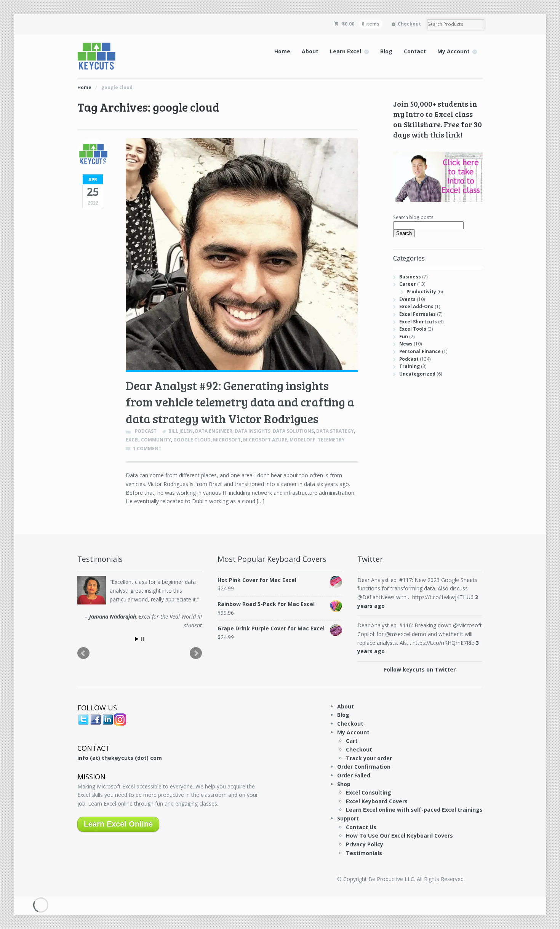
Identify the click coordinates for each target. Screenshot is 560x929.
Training (409, 366)
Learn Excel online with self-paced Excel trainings (414, 809)
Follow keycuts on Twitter (420, 669)
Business (410, 276)
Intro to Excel (429, 114)
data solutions (293, 431)
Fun (403, 336)
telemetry (331, 440)
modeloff (302, 440)
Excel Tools (412, 329)
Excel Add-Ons (416, 306)
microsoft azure (265, 440)
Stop (142, 639)
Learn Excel (345, 51)
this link (445, 134)
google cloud (192, 440)
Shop (343, 784)
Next (196, 653)
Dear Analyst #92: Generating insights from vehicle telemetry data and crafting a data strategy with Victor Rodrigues (240, 402)
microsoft (227, 440)
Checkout (409, 24)
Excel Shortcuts (418, 321)
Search (404, 233)
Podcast (146, 431)
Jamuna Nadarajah (112, 616)
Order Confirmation (363, 766)
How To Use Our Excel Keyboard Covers (399, 835)
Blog (386, 51)
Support (348, 818)
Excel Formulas (417, 314)
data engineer (213, 431)
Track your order (369, 758)
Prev (83, 653)
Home (282, 51)
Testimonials (364, 853)
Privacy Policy (364, 844)
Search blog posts (413, 217)
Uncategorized (417, 374)
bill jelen (180, 431)
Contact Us (361, 827)
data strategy (335, 431)
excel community (148, 440)
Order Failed (353, 775)
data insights (252, 431)
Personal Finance (420, 351)
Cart (352, 740)
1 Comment (147, 448)
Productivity (421, 291)
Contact (415, 51)
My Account (453, 51)
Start (137, 639)
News (406, 344)
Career (407, 284)
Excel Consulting (368, 792)
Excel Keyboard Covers (377, 801)
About (310, 51)
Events (407, 299)
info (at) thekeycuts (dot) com (119, 757)
